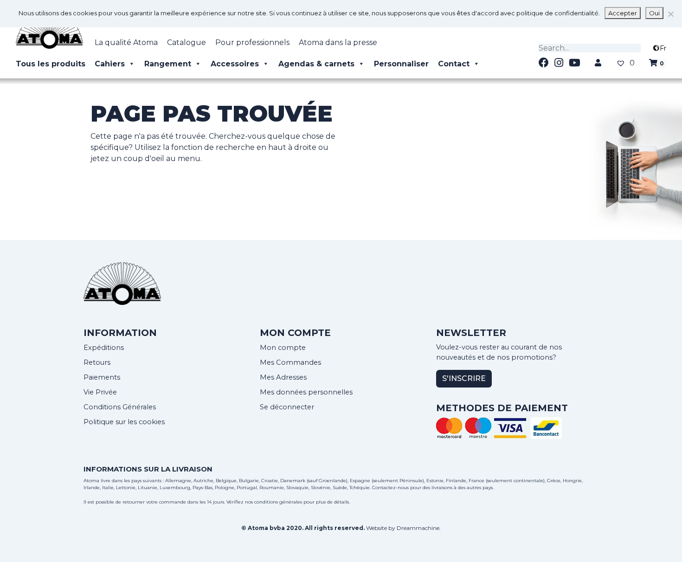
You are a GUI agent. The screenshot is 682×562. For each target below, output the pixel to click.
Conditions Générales (120, 407)
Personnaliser (401, 63)
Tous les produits (50, 63)
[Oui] (670, 14)
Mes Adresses (283, 377)
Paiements (102, 377)
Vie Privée (100, 392)
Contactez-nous (390, 487)
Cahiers (110, 63)
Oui (654, 13)
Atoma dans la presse (338, 42)
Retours (97, 362)
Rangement (167, 63)
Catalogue (186, 42)
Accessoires (235, 63)
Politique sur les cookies (124, 422)
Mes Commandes (290, 362)
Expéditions (104, 347)
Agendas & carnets (316, 63)
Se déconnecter (287, 407)
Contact (454, 63)
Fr (663, 48)
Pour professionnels (252, 42)
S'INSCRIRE (464, 378)
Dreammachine (418, 527)
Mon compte (283, 347)
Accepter (622, 13)
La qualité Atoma (126, 42)
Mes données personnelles (306, 392)
